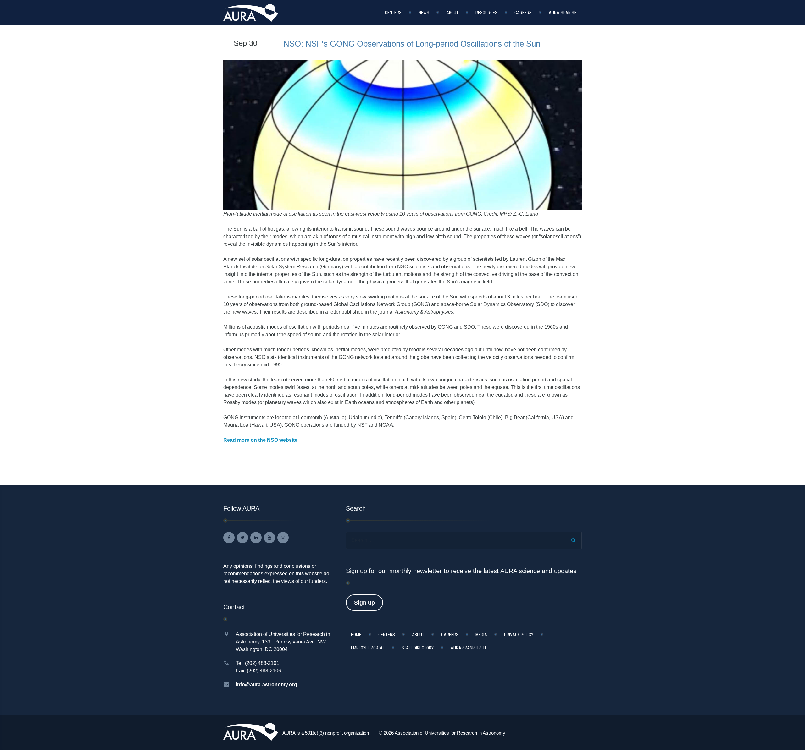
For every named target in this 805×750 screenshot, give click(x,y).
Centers (393, 12)
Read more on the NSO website (260, 440)
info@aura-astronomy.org (266, 684)
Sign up (364, 602)
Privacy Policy (518, 634)
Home (356, 634)
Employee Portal (368, 647)
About (452, 12)
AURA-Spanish (563, 12)
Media (481, 634)
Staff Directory (418, 647)
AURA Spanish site (469, 647)
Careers (523, 12)
